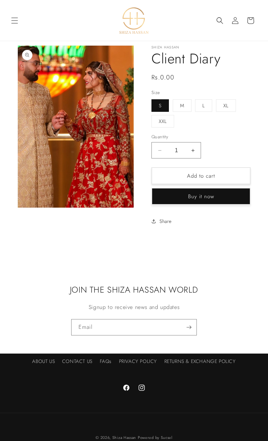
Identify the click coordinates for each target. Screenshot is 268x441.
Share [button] (165, 221)
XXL (163, 121)
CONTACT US (77, 361)
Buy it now (201, 196)
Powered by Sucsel (155, 437)
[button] (14, 20)
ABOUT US (43, 361)
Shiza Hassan (124, 437)
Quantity (159, 136)
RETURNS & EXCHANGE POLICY (200, 361)
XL (226, 105)
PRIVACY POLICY (138, 361)
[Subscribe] (188, 327)
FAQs (106, 361)
